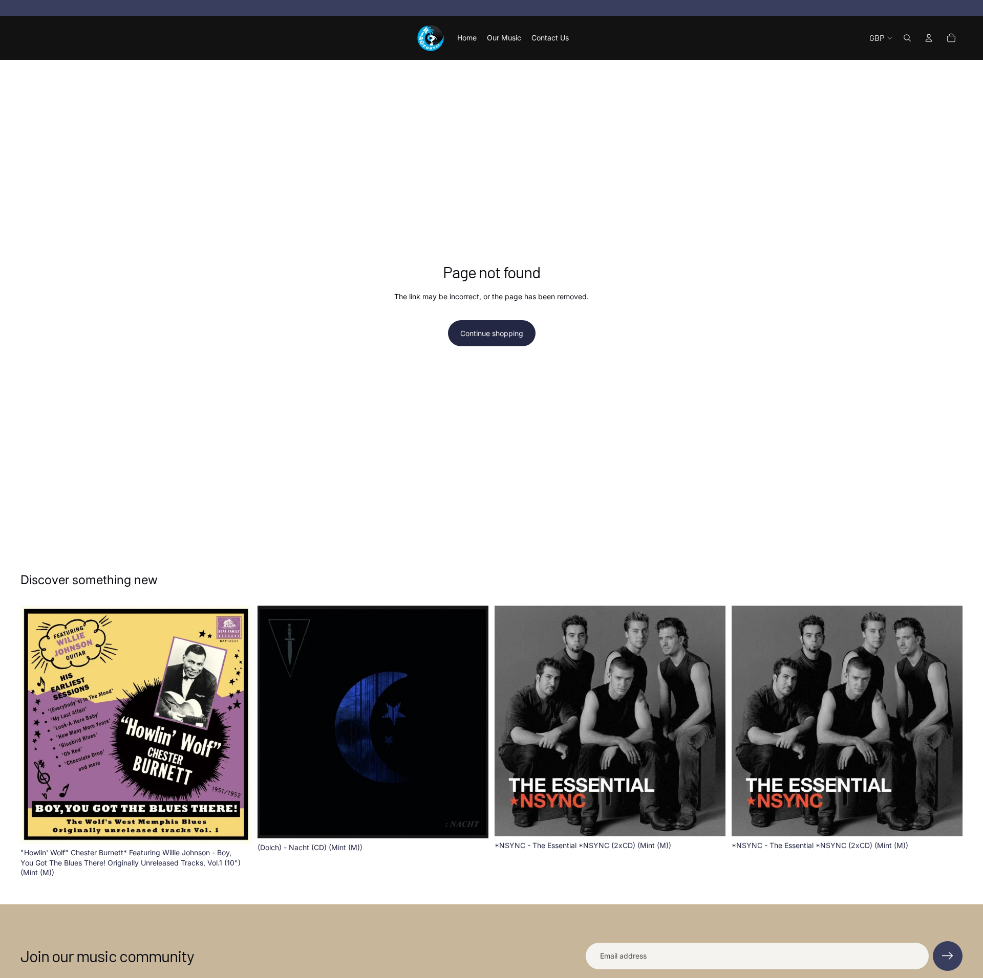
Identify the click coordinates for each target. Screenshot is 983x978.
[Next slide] (236, 724)
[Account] (928, 38)
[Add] (235, 827)
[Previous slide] (35, 724)
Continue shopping (491, 333)
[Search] (907, 38)
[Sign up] (948, 956)
